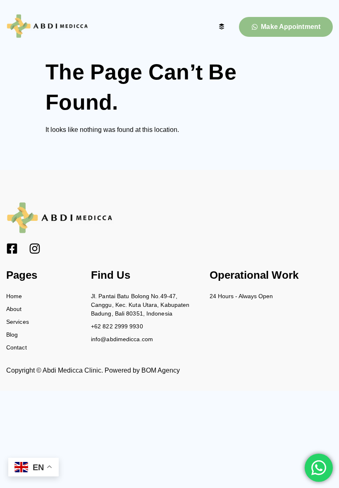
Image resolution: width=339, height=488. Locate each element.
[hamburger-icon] (221, 27)
